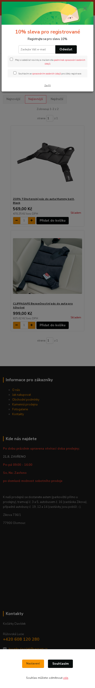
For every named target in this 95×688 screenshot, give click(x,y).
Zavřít (47, 85)
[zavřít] (85, 8)
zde (65, 678)
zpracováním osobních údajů (46, 73)
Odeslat (65, 49)
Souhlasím (60, 663)
